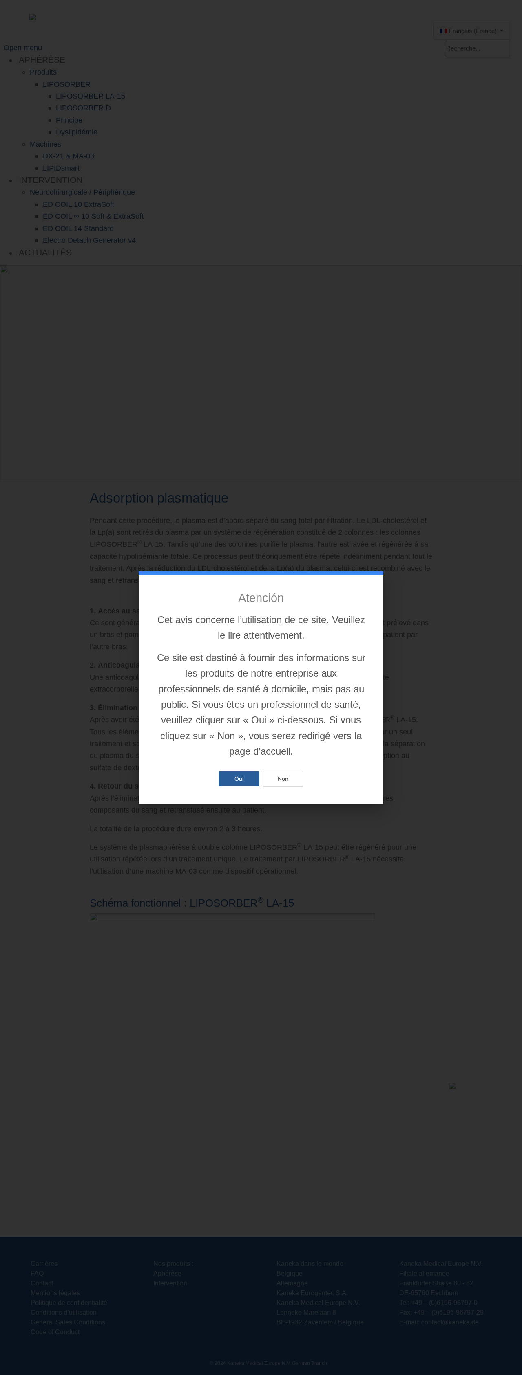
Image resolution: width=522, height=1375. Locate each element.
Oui (238, 778)
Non (283, 778)
